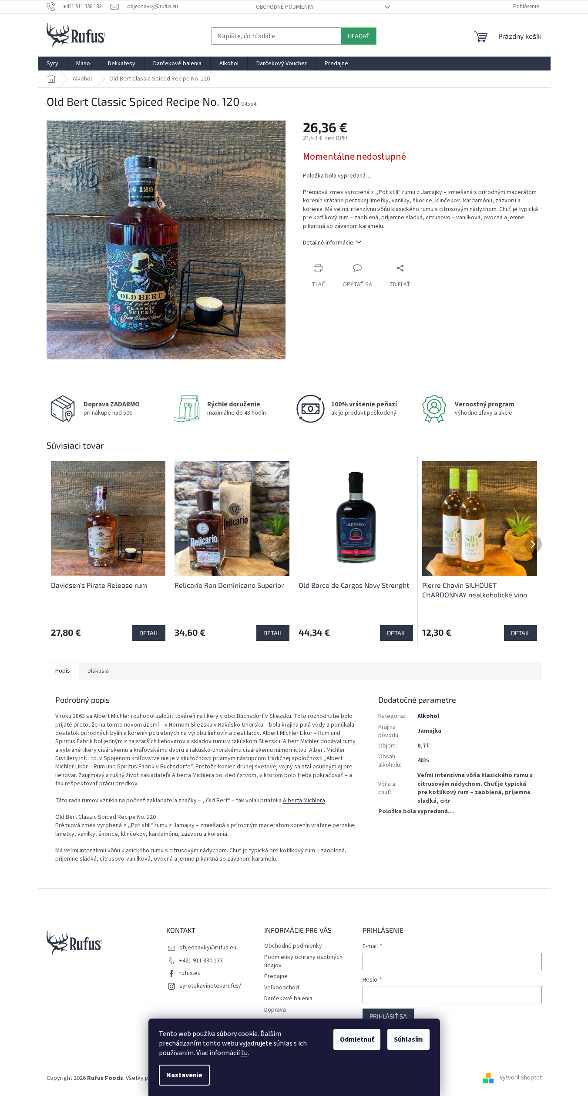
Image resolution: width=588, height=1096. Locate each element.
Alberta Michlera (304, 800)
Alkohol (428, 716)
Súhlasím (408, 1039)
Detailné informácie (328, 242)
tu (244, 1053)
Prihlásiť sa (388, 1016)
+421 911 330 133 (201, 960)
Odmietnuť (357, 1039)
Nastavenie (184, 1075)
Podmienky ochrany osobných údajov (303, 961)
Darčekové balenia (288, 998)
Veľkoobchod (281, 987)
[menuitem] (52, 63)
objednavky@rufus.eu (207, 947)
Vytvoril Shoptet (521, 1078)
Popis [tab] (62, 671)
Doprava (275, 1010)
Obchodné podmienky (285, 7)
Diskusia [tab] (98, 671)
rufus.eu (190, 973)
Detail (148, 633)
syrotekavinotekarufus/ (210, 986)
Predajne (276, 976)
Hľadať (359, 36)
